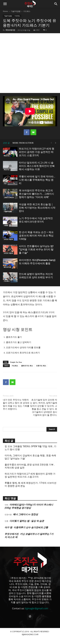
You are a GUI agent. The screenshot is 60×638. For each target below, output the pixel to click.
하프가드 (7, 155)
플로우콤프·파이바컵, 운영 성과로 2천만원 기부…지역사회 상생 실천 (30, 466)
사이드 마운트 (8, 239)
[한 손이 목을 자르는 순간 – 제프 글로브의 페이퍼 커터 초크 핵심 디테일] (10, 236)
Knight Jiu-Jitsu (16, 362)
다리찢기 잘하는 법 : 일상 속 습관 (27, 520)
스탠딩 (6, 225)
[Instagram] (30, 617)
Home (5, 11)
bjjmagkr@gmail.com (36, 608)
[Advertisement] (30, 63)
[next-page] (55, 143)
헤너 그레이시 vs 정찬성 (25, 514)
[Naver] (33, 132)
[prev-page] (51, 143)
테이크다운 (7, 267)
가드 (5, 183)
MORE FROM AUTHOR (23, 143)
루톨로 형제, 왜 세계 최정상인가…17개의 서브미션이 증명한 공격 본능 (30, 484)
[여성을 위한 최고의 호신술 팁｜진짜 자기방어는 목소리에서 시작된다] (10, 208)
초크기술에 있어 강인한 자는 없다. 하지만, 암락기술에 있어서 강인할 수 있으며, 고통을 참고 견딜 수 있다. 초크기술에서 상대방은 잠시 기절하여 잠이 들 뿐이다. (43, 407)
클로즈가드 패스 (27, 365)
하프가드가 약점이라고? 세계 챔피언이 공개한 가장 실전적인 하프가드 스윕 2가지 (36, 152)
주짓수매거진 (10, 30)
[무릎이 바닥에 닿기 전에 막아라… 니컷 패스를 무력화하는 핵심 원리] (10, 180)
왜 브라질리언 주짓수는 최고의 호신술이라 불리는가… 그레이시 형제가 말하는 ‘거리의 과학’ (36, 194)
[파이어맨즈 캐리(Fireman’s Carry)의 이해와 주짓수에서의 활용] (10, 263)
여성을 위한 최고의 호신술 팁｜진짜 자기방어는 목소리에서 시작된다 (37, 207)
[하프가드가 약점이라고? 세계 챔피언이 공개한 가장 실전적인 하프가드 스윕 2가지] (10, 152)
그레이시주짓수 (9, 197)
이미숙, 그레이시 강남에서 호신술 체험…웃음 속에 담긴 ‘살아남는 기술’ (30, 457)
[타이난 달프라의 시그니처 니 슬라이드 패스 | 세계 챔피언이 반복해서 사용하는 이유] (10, 166)
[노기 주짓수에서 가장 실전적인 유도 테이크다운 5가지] (10, 222)
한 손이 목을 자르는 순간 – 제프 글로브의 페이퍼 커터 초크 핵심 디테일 (36, 235)
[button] (5, 4)
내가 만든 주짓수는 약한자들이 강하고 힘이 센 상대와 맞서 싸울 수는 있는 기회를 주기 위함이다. (16, 404)
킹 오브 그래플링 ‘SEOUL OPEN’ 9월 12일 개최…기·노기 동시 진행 (31, 448)
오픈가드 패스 (41, 365)
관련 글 (6, 143)
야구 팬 (8, 527)
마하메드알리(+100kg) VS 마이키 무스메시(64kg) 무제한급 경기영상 (29, 506)
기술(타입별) (16, 11)
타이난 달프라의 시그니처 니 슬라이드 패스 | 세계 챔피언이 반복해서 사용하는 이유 (37, 166)
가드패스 (26, 11)
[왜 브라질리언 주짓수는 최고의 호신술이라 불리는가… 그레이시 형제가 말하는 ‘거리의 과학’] (10, 194)
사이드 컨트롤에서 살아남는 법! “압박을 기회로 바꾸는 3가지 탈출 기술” (36, 249)
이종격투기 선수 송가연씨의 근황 (31, 527)
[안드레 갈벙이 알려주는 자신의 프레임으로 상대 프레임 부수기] (10, 277)
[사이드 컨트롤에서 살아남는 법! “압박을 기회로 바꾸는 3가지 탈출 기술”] (10, 250)
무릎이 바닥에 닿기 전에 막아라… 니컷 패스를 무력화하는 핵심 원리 (37, 180)
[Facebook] (27, 132)
